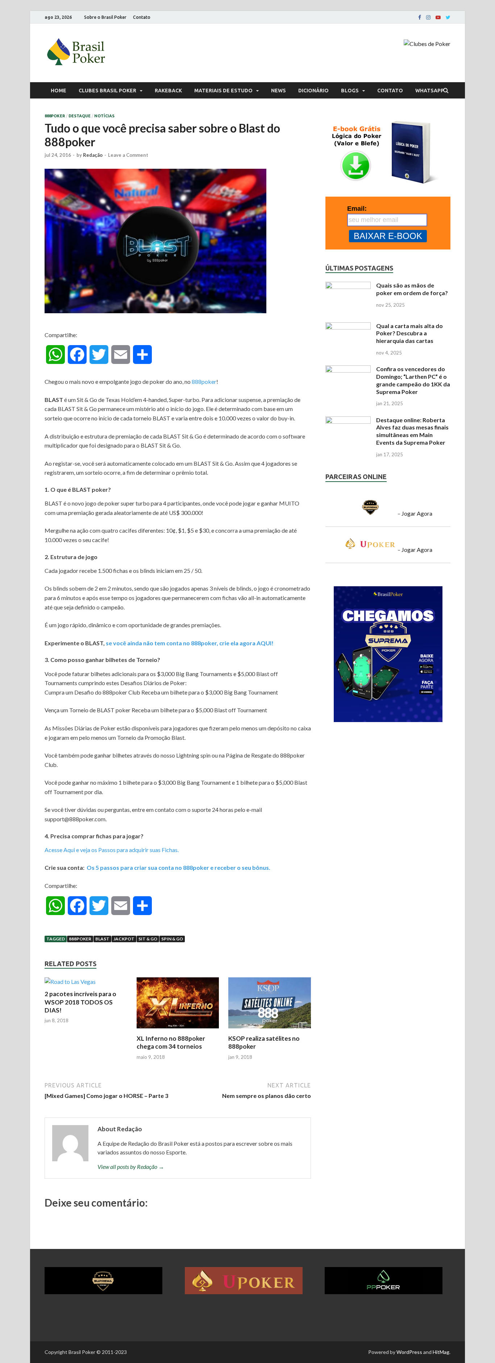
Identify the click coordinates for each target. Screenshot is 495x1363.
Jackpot (123, 938)
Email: (357, 208)
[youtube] (438, 17)
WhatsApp (429, 90)
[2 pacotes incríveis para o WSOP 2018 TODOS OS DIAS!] (70, 981)
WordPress (409, 1352)
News (278, 90)
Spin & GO (172, 938)
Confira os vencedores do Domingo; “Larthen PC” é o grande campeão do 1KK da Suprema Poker (413, 380)
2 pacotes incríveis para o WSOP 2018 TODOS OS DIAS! (80, 1002)
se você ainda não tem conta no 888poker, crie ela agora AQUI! (190, 642)
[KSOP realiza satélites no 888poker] (269, 1030)
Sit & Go (147, 938)
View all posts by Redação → (130, 1166)
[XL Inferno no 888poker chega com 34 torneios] (178, 1030)
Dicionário (313, 90)
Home (58, 90)
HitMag (441, 1352)
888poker (55, 116)
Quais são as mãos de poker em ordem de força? (412, 289)
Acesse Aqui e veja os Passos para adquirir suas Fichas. (112, 849)
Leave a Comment (128, 155)
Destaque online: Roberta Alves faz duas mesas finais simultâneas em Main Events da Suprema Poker (412, 431)
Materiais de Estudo (223, 90)
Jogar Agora (417, 513)
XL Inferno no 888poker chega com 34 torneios (171, 1042)
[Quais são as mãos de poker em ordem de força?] (348, 285)
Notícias (104, 116)
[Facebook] (419, 17)
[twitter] (448, 17)
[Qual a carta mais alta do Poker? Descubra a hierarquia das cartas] (348, 326)
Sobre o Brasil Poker (105, 17)
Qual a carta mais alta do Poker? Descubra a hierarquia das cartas (409, 333)
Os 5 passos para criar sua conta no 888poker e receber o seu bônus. (178, 867)
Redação (93, 155)
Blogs (350, 90)
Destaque (79, 116)
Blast (102, 938)
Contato (141, 17)
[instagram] (428, 17)
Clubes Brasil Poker (107, 90)
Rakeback (168, 90)
